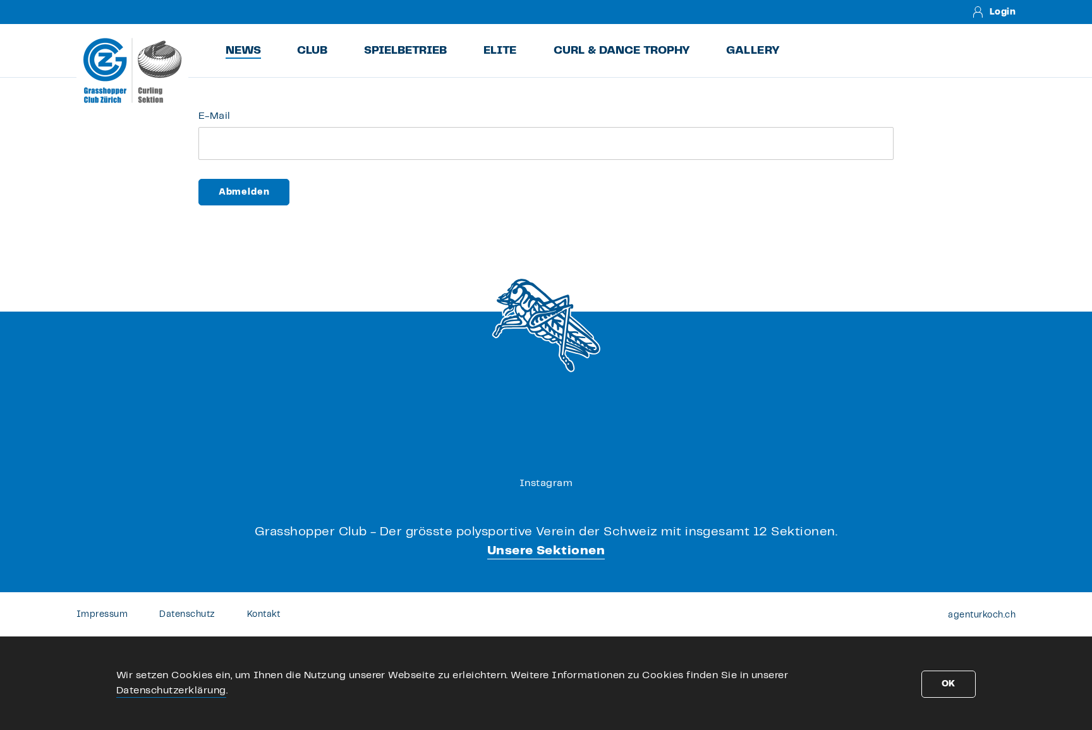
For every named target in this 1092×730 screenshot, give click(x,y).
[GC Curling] (132, 70)
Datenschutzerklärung (171, 690)
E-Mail (214, 116)
